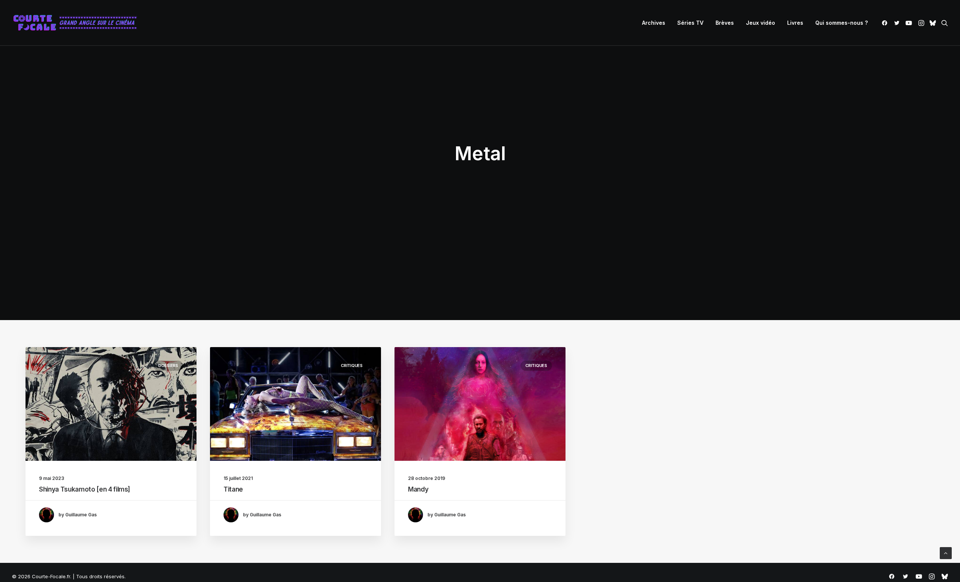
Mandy (418, 489)
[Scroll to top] (946, 552)
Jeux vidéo (760, 23)
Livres (795, 23)
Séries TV (690, 23)
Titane (233, 489)
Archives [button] (653, 23)
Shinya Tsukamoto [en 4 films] (84, 489)
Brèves (725, 23)
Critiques (352, 365)
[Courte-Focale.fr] (77, 23)
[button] (886, 23)
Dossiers (168, 365)
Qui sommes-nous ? (841, 23)
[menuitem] (653, 23)
